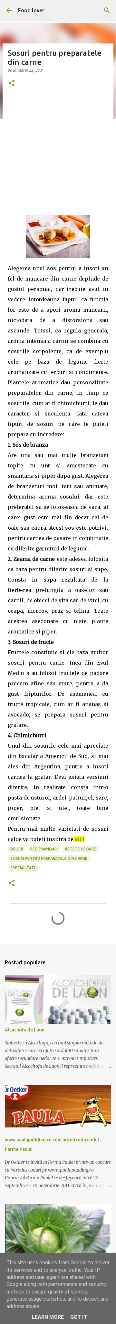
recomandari (44, 849)
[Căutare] (107, 10)
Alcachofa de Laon (24, 1029)
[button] (11, 83)
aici (79, 839)
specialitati (22, 868)
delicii (16, 849)
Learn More (48, 1317)
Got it (78, 1317)
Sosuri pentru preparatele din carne (48, 858)
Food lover (31, 10)
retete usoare (80, 849)
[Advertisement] (58, 156)
